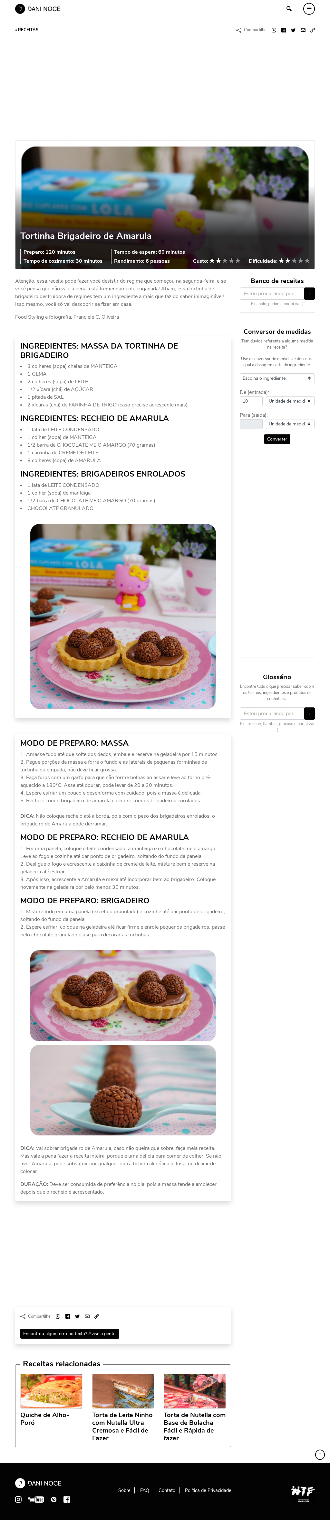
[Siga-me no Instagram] (18, 1499)
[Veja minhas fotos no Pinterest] (54, 1499)
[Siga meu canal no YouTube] (36, 1499)
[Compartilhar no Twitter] (293, 30)
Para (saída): (254, 415)
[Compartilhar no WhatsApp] (274, 30)
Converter (277, 439)
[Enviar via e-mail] (303, 30)
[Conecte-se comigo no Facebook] (66, 1499)
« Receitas (26, 30)
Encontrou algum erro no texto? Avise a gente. (69, 1334)
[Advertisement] (165, 87)
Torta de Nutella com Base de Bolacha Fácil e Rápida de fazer (195, 1426)
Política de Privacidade (208, 1490)
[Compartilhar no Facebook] (283, 30)
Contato (167, 1490)
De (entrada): (254, 392)
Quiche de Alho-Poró (44, 1419)
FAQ (144, 1490)
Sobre (124, 1490)
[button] (312, 30)
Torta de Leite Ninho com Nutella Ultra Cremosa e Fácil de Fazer (122, 1426)
